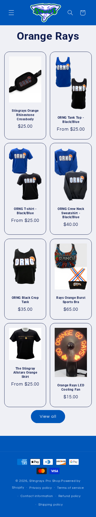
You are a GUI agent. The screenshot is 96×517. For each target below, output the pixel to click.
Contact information (37, 496)
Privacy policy (40, 487)
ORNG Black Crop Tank (25, 300)
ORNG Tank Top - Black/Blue (71, 120)
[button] (11, 13)
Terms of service (70, 487)
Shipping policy (50, 504)
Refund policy (69, 496)
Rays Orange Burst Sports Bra (70, 300)
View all (48, 416)
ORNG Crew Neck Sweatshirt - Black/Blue (71, 213)
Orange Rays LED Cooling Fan (70, 388)
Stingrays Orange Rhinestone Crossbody (25, 115)
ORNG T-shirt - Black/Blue (25, 211)
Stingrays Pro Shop (44, 480)
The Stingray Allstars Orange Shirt (25, 373)
